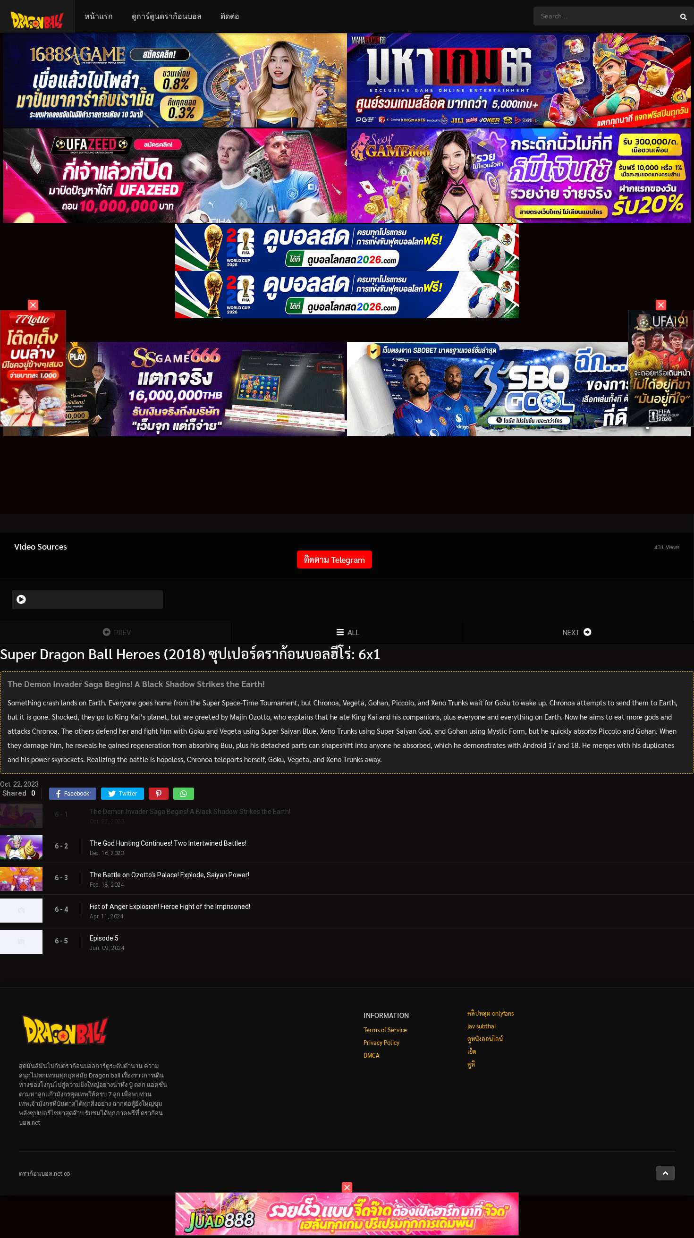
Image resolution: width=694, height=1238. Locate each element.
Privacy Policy (381, 1042)
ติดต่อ (229, 16)
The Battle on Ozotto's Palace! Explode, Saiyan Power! (169, 875)
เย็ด (471, 1051)
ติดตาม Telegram (334, 559)
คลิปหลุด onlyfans (490, 1013)
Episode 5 (104, 938)
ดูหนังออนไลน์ (485, 1038)
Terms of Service (385, 1030)
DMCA (372, 1055)
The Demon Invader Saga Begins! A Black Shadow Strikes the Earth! (190, 811)
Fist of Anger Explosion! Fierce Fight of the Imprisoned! (170, 906)
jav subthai (481, 1026)
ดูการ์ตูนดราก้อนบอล (167, 16)
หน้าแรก (99, 16)
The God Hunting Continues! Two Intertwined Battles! (168, 843)
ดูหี (471, 1064)
